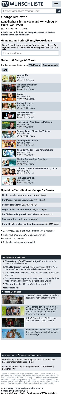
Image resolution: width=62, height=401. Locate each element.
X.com (26, 366)
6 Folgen (29, 80)
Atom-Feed (47, 366)
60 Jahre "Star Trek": (32, 273)
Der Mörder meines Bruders (16, 200)
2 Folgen (29, 126)
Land (4, 70)
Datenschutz (49, 359)
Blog (31, 362)
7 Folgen (29, 145)
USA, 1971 (29, 205)
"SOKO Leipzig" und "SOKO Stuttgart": (30, 262)
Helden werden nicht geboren (16, 195)
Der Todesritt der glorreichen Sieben (20, 214)
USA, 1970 (39, 195)
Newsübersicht (11, 288)
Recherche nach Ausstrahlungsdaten (20, 242)
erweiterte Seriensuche (13, 238)
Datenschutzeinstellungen (14, 362)
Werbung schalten (32, 359)
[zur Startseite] (22, 3)
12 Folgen (30, 136)
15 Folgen (30, 108)
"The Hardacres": (31, 268)
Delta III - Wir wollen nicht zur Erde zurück (23, 224)
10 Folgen (30, 89)
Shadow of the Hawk (12, 219)
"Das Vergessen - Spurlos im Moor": (32, 279)
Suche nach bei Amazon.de (24, 235)
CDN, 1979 (51, 224)
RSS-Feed (35, 366)
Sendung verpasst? (10, 391)
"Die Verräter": (27, 284)
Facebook (6, 366)
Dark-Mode (7, 369)
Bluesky (17, 366)
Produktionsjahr (50, 65)
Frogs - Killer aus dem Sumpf (16, 209)
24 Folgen (30, 99)
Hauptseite (21, 388)
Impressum (7, 359)
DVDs (23, 391)
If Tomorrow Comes (12, 204)
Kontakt (18, 359)
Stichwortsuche (35, 388)
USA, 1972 (39, 210)
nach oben (9, 388)
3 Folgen (29, 117)
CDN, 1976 (30, 219)
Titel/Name (34, 65)
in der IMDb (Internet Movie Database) (29, 231)
